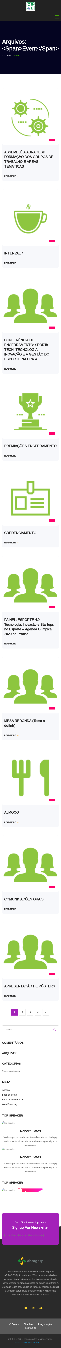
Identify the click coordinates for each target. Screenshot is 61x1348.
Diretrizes (28, 1324)
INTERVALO (13, 253)
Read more (10, 176)
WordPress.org (9, 1104)
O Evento (14, 1324)
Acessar (6, 1090)
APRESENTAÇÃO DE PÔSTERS (29, 986)
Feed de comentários (12, 1099)
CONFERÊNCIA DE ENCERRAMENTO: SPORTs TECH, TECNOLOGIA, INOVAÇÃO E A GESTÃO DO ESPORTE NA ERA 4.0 (26, 349)
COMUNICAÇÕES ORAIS (24, 899)
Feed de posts (9, 1095)
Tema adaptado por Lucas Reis (27, 1343)
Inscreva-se (30, 1328)
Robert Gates (30, 1131)
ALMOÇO (11, 812)
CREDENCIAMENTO (20, 533)
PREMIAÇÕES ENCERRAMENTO (30, 446)
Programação (45, 1324)
